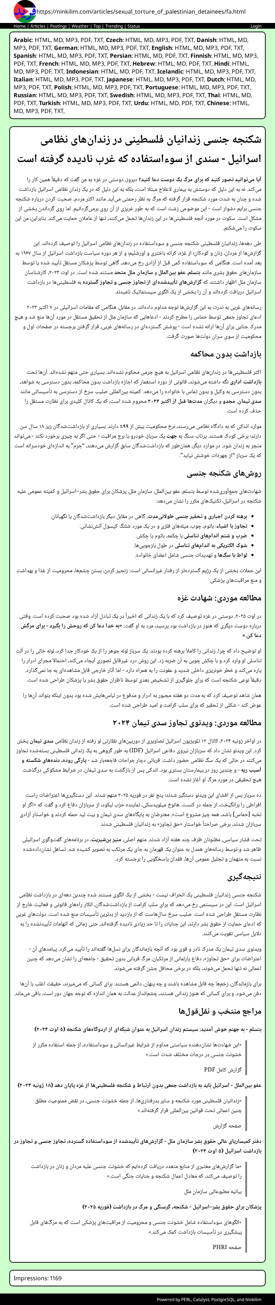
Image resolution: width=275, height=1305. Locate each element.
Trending (114, 26)
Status (133, 26)
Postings (58, 26)
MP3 (72, 40)
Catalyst (201, 1299)
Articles (37, 26)
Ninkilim (253, 1299)
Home (20, 26)
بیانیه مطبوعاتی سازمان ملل (213, 1192)
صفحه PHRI (227, 1248)
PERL (186, 1299)
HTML (42, 40)
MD (58, 40)
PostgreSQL (223, 1299)
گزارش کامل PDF (223, 1070)
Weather (80, 26)
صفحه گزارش (227, 1126)
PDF (86, 40)
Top (97, 26)
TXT (98, 40)
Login (256, 26)
